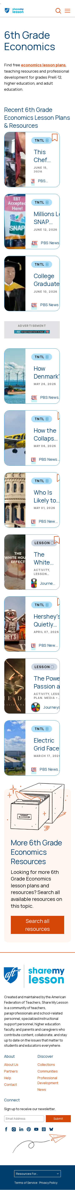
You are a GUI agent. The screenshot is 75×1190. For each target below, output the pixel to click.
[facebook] (6, 1129)
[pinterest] (29, 1129)
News (42, 1089)
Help (7, 1078)
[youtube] (36, 1129)
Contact (10, 1084)
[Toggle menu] (67, 10)
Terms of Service (26, 1183)
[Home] (14, 11)
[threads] (44, 1129)
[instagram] (14, 1129)
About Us (11, 1064)
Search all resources (37, 924)
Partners (11, 1071)
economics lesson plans (43, 64)
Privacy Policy (48, 1183)
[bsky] (51, 1129)
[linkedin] (21, 1129)
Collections (46, 1064)
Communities (48, 1071)
